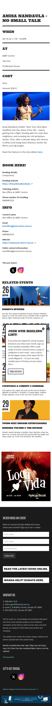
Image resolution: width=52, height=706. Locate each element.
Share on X (13, 270)
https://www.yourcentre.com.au (17, 242)
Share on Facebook (5, 270)
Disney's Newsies (13, 309)
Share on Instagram (20, 270)
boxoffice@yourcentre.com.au (17, 226)
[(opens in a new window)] (26, 476)
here (40, 151)
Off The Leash (7, 5)
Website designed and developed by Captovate (19, 689)
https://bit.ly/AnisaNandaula (16, 183)
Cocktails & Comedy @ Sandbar (23, 386)
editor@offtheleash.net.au (17, 604)
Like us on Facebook (6, 677)
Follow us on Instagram (21, 677)
